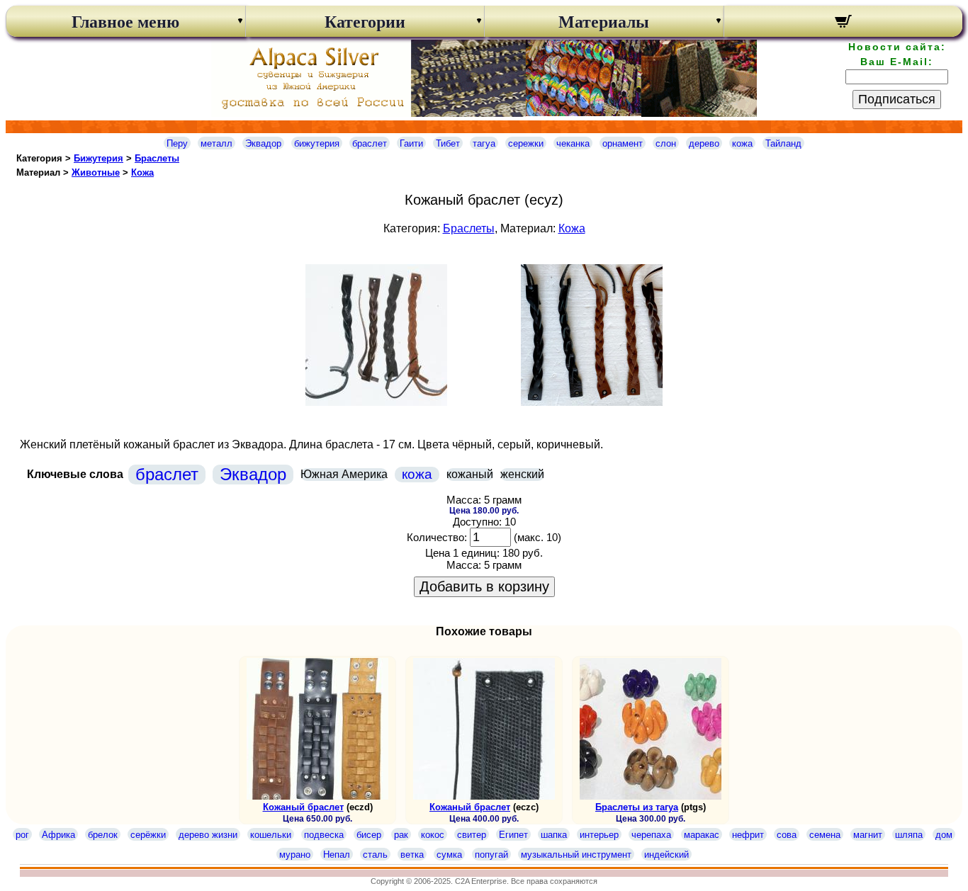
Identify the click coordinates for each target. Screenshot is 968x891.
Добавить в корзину (484, 586)
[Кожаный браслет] (376, 402)
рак (401, 834)
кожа (742, 143)
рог (22, 834)
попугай (491, 854)
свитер (471, 834)
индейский (666, 854)
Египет (513, 834)
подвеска (324, 834)
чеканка (573, 143)
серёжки (148, 834)
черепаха (651, 834)
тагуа (484, 143)
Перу (177, 143)
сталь (375, 854)
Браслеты (157, 158)
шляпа (909, 834)
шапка (554, 834)
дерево (704, 143)
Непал (336, 854)
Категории (365, 22)
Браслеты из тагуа (636, 807)
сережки (526, 143)
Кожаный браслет (303, 807)
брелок (103, 834)
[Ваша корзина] (843, 23)
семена (824, 834)
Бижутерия (98, 158)
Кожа (142, 172)
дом (943, 834)
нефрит (748, 834)
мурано (294, 854)
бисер (368, 834)
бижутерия (316, 143)
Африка (58, 834)
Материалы (603, 22)
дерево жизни (208, 834)
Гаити (411, 143)
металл (216, 143)
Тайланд (783, 143)
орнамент (622, 143)
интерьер (599, 834)
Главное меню (125, 22)
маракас (701, 834)
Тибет (448, 143)
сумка (449, 854)
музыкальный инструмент (576, 854)
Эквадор (263, 143)
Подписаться (896, 99)
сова (787, 834)
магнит (867, 834)
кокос (432, 834)
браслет (369, 143)
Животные (96, 172)
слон (665, 143)
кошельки (270, 834)
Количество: (437, 537)
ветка (412, 854)
